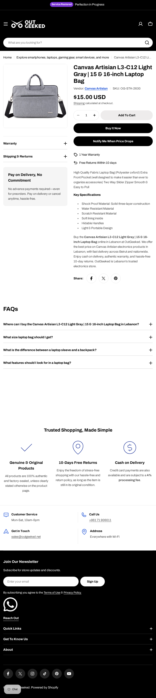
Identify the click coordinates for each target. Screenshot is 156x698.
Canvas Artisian (96, 88)
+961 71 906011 (100, 520)
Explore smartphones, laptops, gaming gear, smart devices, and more (62, 57)
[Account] (140, 24)
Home (7, 57)
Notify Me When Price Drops (113, 141)
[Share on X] (103, 278)
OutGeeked (22, 687)
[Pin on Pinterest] (116, 278)
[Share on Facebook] (91, 278)
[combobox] (78, 42)
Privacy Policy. (72, 592)
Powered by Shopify (44, 687)
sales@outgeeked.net (26, 536)
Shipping (79, 103)
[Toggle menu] (5, 24)
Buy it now (113, 128)
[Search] (147, 42)
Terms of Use (52, 592)
